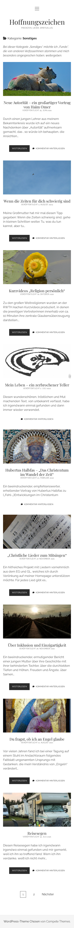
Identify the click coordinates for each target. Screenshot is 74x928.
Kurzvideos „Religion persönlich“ (37, 267)
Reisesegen (37, 810)
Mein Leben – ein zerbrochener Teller (37, 361)
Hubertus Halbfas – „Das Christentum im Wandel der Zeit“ (37, 446)
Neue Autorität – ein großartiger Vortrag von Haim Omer (37, 79)
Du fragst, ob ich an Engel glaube (37, 716)
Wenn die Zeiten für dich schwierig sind (37, 177)
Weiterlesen (21, 149)
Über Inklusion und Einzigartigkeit (37, 621)
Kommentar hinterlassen (50, 148)
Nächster (48, 894)
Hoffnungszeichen (37, 21)
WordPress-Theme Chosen (22, 921)
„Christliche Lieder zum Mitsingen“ (37, 532)
